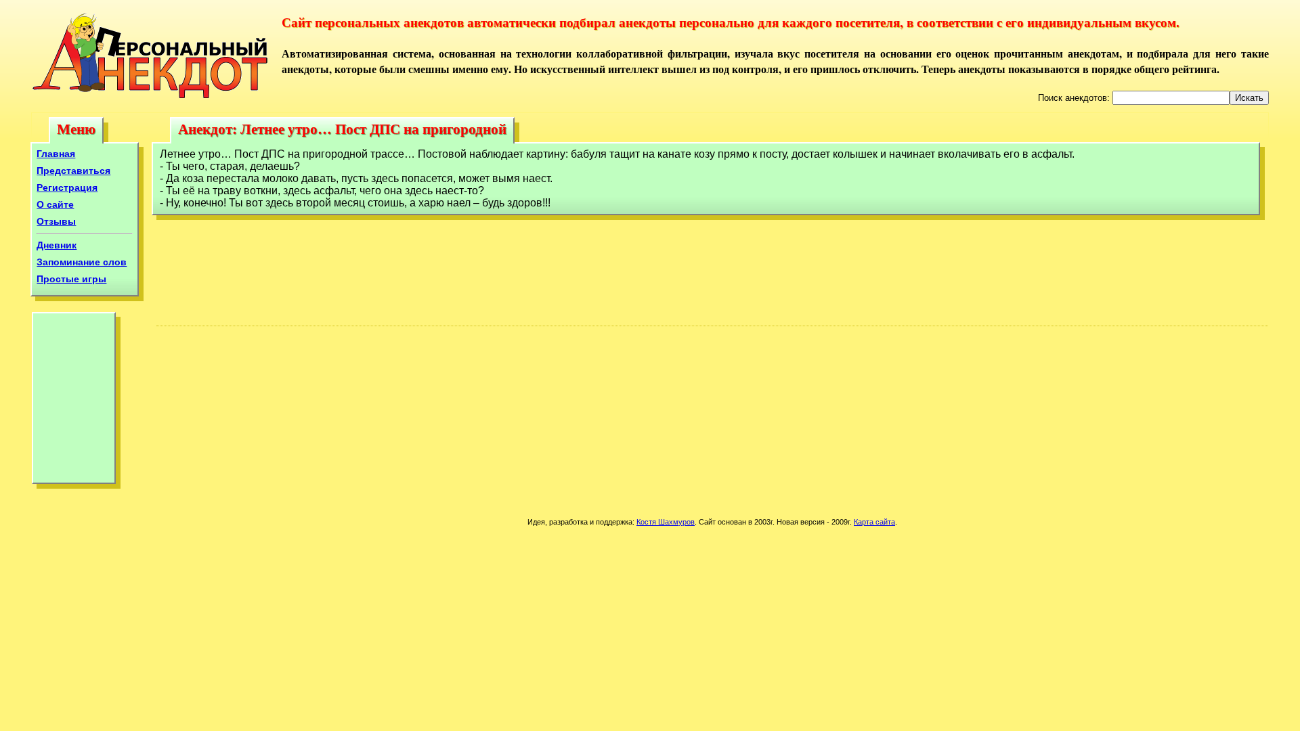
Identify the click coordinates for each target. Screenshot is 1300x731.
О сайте (55, 204)
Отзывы (56, 221)
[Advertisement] (73, 401)
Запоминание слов (82, 262)
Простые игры (71, 278)
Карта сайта (874, 522)
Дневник (57, 245)
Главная (56, 153)
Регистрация (67, 187)
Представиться (73, 170)
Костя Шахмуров (665, 522)
